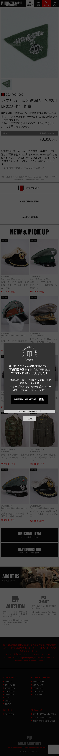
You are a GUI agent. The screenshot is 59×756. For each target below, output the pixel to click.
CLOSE (30, 418)
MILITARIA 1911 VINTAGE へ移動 (29, 399)
